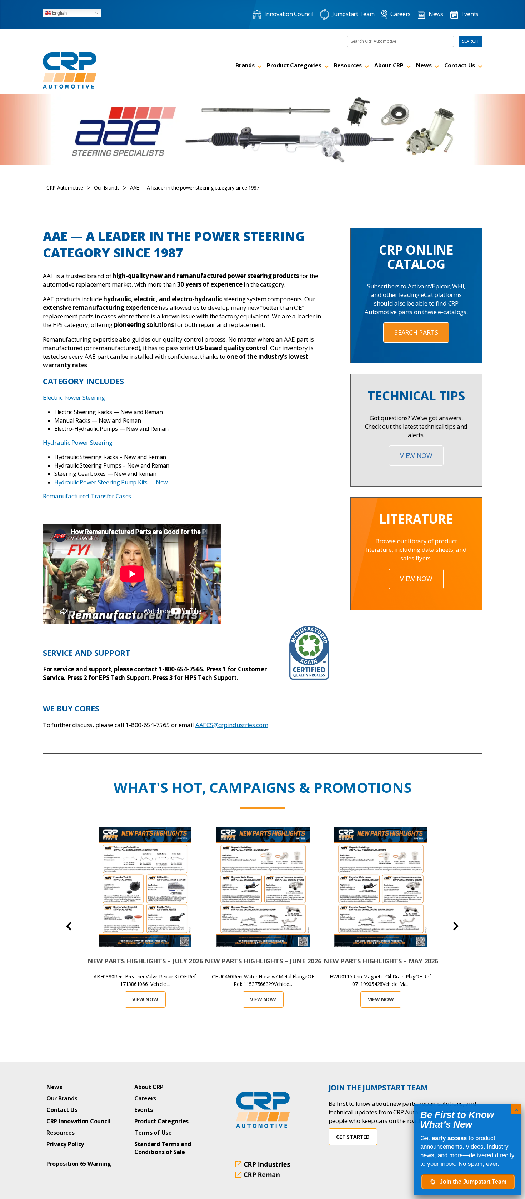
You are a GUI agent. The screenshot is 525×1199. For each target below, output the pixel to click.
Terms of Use (153, 1133)
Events (143, 1110)
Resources (348, 65)
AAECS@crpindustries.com (231, 725)
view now (416, 578)
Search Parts (416, 332)
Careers (145, 1098)
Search (470, 41)
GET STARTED (353, 1136)
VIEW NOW (416, 455)
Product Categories (294, 65)
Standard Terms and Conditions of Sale (162, 1148)
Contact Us (459, 65)
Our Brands (61, 1098)
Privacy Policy (65, 1144)
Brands (244, 65)
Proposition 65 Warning (78, 1164)
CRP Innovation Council (78, 1121)
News (424, 65)
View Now (145, 999)
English (59, 13)
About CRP (389, 65)
